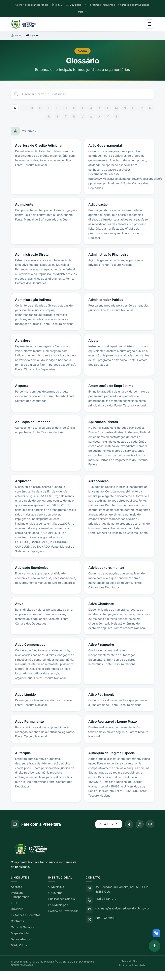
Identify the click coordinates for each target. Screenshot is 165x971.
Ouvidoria (106, 824)
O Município (56, 886)
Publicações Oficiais (61, 899)
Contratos (17, 921)
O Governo (55, 892)
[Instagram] (140, 824)
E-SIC (14, 903)
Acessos (16, 886)
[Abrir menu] (149, 24)
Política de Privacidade (63, 911)
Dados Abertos (21, 939)
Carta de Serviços (22, 927)
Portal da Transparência (20, 895)
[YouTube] (150, 824)
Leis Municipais (58, 905)
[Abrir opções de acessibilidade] (154, 946)
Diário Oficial (19, 945)
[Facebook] (129, 824)
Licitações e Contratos (25, 915)
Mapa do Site (20, 933)
